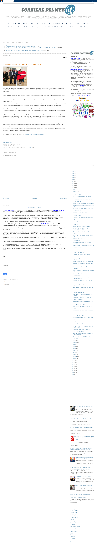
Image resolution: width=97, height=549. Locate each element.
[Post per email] (33, 147)
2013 (73, 364)
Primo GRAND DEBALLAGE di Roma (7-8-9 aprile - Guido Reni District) (21, 46)
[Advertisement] (30, 29)
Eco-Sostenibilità (74, 517)
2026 (73, 171)
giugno (74, 348)
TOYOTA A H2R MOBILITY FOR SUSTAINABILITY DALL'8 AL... (80, 291)
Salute (71, 540)
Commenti (6, 284)
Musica (72, 534)
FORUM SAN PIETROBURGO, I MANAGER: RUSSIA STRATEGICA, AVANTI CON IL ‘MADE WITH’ (80, 468)
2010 (73, 370)
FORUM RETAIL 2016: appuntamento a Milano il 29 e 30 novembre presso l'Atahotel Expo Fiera (84, 438)
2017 (73, 185)
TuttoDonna (72, 538)
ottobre (74, 340)
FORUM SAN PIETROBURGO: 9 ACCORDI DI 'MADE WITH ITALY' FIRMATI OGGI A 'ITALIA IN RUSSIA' (80, 449)
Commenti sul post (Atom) (12, 201)
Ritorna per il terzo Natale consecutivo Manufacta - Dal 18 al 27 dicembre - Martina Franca (24, 50)
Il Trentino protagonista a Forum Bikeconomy (82, 221)
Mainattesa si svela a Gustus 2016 (80, 212)
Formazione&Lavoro (74, 522)
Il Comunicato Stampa (75, 526)
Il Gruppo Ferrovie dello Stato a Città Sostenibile (83, 321)
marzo (74, 354)
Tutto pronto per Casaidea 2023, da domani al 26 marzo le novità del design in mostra (83, 458)
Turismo (72, 541)
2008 (73, 374)
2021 (73, 177)
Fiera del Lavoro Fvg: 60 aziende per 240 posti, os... (83, 203)
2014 (73, 362)
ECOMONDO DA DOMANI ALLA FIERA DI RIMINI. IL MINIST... (82, 298)
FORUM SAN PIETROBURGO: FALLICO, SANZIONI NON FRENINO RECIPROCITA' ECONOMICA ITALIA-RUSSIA (81, 418)
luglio (74, 346)
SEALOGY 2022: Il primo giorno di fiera (82, 476)
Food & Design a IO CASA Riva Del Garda (81, 226)
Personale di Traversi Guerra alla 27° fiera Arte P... (83, 310)
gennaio (75, 358)
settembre (75, 342)
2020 (73, 179)
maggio (75, 350)
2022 (73, 175)
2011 (73, 368)
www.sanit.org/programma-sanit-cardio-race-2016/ (35, 134)
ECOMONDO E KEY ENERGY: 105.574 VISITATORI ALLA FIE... (81, 229)
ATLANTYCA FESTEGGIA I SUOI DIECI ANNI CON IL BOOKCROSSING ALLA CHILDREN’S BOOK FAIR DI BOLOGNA (31, 47)
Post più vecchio (63, 198)
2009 (73, 372)
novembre (75, 191)
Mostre (71, 533)
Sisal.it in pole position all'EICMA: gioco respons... (83, 261)
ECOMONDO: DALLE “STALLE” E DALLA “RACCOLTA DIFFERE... (82, 330)
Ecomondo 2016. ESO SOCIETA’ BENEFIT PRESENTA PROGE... (82, 277)
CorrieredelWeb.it (74, 510)
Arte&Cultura (73, 514)
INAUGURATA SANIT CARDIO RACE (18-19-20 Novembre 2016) (22, 64)
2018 (73, 183)
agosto (74, 344)
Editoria (72, 519)
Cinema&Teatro (73, 516)
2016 (73, 187)
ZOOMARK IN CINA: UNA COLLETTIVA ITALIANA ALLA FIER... (81, 314)
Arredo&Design (73, 512)
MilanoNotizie (73, 531)
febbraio (75, 356)
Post (5, 282)
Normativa (72, 536)
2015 (73, 360)
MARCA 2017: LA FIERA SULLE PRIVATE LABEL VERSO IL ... (82, 197)
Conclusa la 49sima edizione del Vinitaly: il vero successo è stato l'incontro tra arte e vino (84, 486)
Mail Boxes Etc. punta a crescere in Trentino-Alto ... (83, 312)
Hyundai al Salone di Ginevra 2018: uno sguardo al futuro (17, 45)
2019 (73, 181)
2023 (73, 173)
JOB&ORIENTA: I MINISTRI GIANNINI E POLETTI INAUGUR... (81, 193)
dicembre (75, 189)
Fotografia (72, 524)
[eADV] (93, 165)
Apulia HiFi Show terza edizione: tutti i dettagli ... (83, 304)
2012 (73, 366)
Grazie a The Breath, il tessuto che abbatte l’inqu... (83, 249)
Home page (34, 198)
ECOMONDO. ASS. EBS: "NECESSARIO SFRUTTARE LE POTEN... (81, 251)
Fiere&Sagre (73, 521)
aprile (74, 352)
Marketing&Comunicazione (76, 529)
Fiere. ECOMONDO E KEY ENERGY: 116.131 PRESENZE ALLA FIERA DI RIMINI (84, 407)
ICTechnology (73, 528)
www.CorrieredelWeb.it (7, 142)
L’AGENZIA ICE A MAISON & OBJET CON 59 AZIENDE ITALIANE (20, 49)
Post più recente (6, 198)
